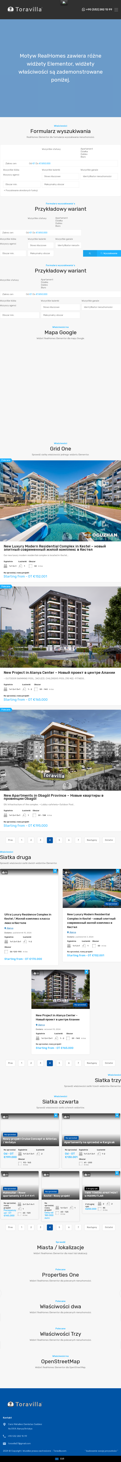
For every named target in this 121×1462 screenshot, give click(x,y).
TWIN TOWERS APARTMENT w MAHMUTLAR (101, 1194)
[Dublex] (99, 154)
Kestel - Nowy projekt (57, 1195)
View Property (60, 525)
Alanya (9, 928)
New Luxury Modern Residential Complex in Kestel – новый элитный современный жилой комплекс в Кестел (55, 548)
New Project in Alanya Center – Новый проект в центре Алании (59, 673)
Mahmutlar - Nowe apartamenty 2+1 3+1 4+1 (18, 1194)
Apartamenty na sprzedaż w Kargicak (89, 1142)
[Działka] (99, 151)
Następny (92, 840)
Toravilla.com (59, 1451)
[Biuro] (99, 156)
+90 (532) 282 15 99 (99, 9)
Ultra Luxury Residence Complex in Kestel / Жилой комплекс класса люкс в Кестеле (27, 919)
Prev (10, 840)
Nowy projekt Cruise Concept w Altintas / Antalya (30, 1140)
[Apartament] (99, 148)
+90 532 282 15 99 (17, 1436)
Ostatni (109, 840)
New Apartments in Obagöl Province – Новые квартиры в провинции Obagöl (53, 797)
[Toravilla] (25, 15)
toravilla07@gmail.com (19, 1443)
